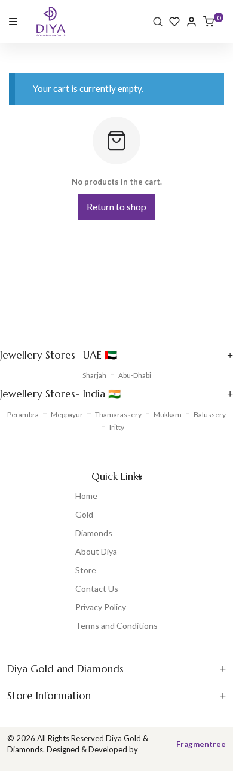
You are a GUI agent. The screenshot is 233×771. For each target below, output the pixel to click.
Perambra (23, 414)
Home (86, 496)
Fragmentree (201, 744)
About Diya (96, 551)
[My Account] (191, 21)
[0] (208, 21)
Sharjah (94, 375)
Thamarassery (118, 414)
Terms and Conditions (116, 625)
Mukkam (168, 414)
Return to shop (116, 206)
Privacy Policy (100, 607)
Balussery (210, 414)
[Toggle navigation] (13, 20)
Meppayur (67, 414)
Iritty (116, 427)
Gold (84, 514)
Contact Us (96, 588)
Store (85, 570)
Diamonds (93, 533)
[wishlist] (174, 21)
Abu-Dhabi (134, 375)
